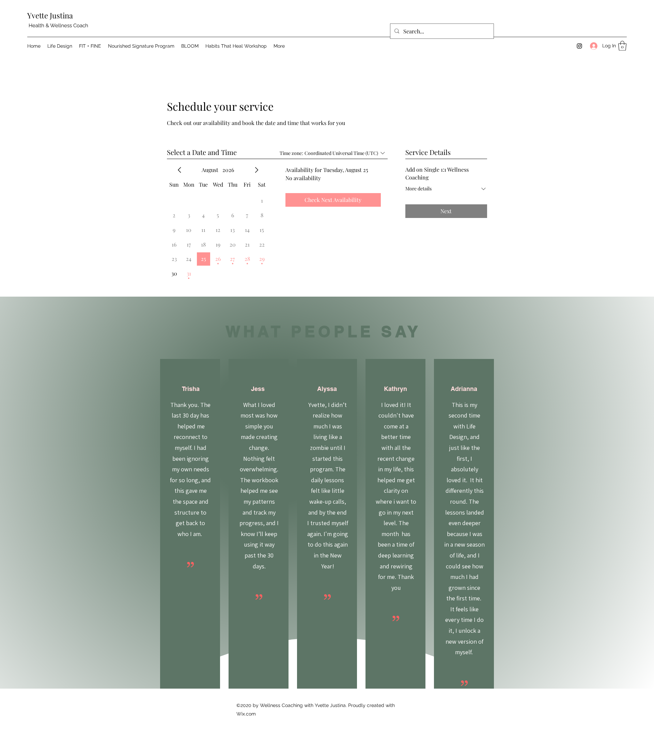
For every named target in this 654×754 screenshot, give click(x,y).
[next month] (256, 170)
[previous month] (179, 170)
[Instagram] (579, 46)
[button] (622, 46)
